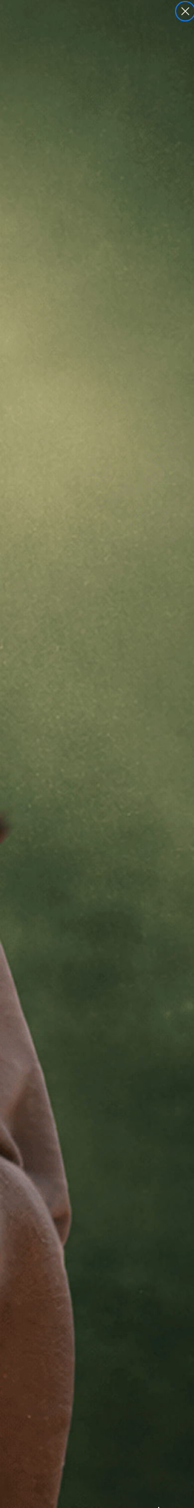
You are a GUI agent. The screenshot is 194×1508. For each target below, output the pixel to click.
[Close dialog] (185, 11)
